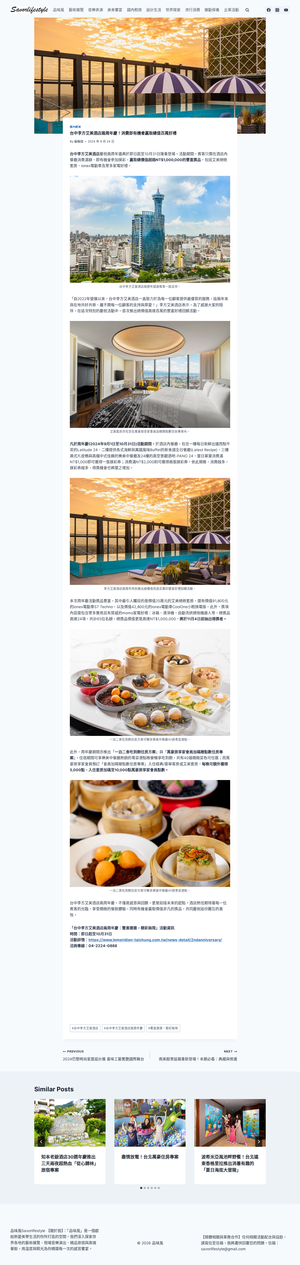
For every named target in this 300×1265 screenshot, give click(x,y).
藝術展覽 (76, 10)
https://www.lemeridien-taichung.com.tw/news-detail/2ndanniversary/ (155, 940)
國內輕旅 (134, 10)
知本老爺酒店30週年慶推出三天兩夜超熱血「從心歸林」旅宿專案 (69, 1163)
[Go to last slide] (41, 1141)
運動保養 (211, 10)
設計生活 (153, 10)
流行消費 (192, 10)
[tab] (141, 1188)
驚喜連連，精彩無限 (163, 1028)
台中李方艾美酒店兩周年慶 (123, 1028)
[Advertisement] (150, 986)
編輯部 (78, 141)
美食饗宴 (114, 10)
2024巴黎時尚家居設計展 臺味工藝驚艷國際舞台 (103, 1055)
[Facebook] (269, 10)
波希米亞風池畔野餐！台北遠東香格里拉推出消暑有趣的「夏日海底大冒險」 (229, 1163)
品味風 (58, 10)
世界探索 (173, 10)
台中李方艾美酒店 (85, 1028)
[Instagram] (277, 10)
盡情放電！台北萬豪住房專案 (150, 1157)
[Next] (258, 1141)
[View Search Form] (247, 10)
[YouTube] (286, 10)
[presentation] (70, 1122)
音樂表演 (95, 10)
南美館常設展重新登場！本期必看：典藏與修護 (198, 1055)
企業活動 (231, 10)
